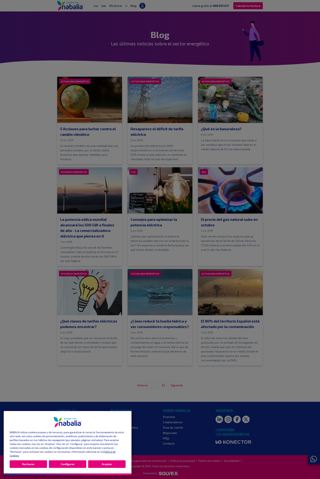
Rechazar (28, 464)
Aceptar (107, 464)
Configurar (68, 464)
